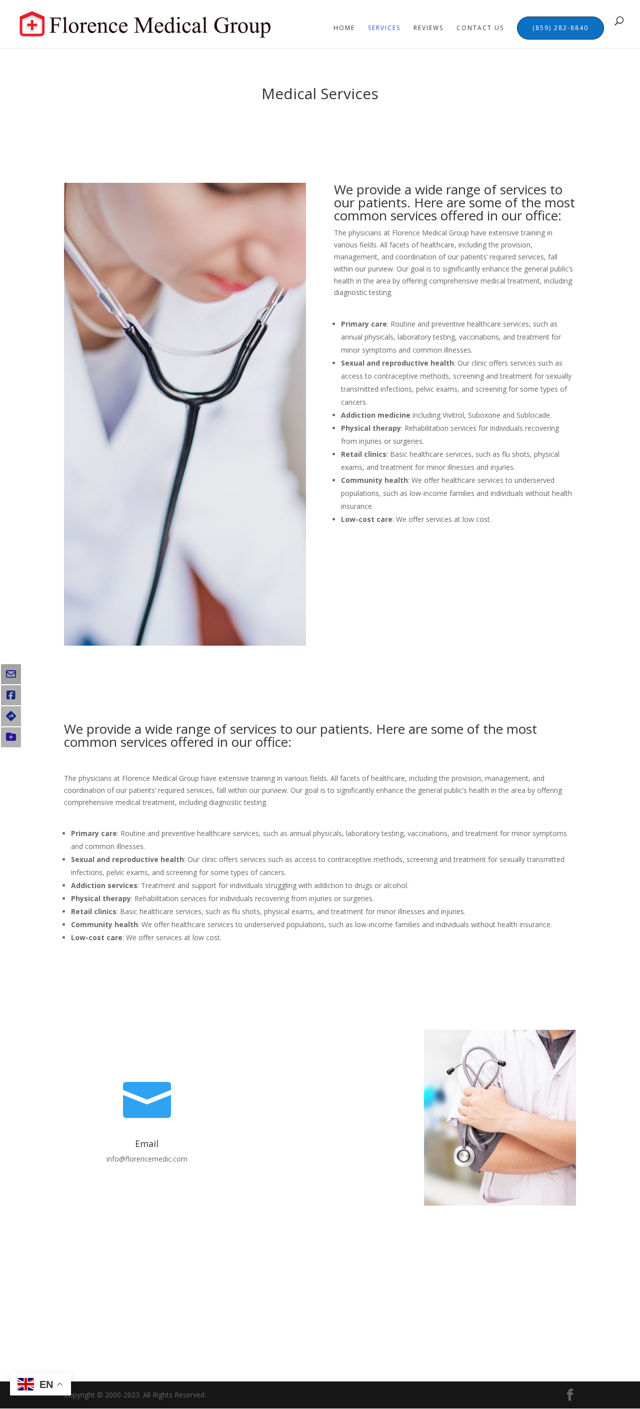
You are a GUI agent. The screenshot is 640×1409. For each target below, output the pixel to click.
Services (384, 28)
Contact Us (480, 28)
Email (146, 1144)
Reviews (429, 28)
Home (344, 28)
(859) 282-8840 (560, 28)
